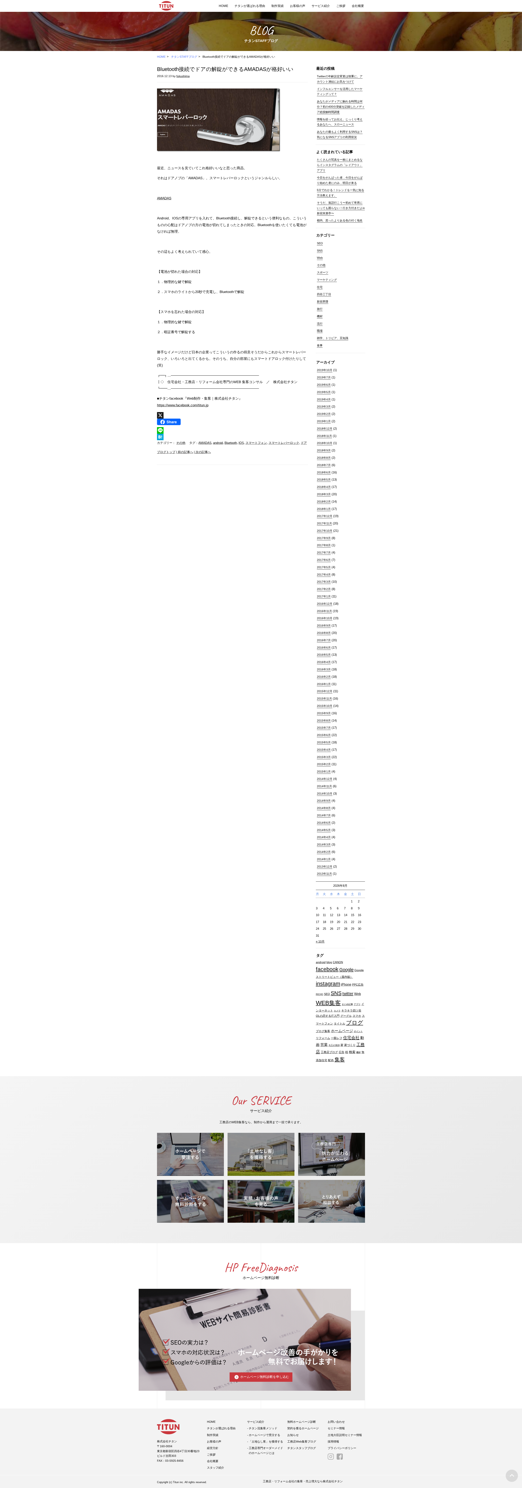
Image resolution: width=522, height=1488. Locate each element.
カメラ (337, 1010)
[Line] (232, 430)
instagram (328, 984)
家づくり (350, 1045)
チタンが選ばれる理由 (249, 6)
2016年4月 (324, 662)
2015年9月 (324, 713)
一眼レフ (336, 1038)
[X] (232, 415)
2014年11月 (324, 786)
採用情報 (333, 1441)
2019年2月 (324, 414)
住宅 (320, 287)
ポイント (358, 1031)
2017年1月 (324, 596)
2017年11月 (324, 523)
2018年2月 (324, 501)
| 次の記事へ (202, 452)
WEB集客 (328, 1002)
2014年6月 (324, 822)
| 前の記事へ (184, 452)
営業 (324, 1044)
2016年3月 (324, 669)
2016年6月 (324, 647)
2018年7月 (324, 465)
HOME (223, 6)
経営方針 (212, 1448)
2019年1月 (324, 421)
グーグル (346, 1015)
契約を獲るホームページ (303, 1428)
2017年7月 (324, 552)
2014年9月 (324, 800)
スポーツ (322, 272)
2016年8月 (324, 633)
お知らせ (293, 1435)
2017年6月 (324, 560)
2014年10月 (324, 793)
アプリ (357, 1004)
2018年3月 (324, 494)
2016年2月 (324, 676)
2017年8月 (324, 545)
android (218, 442)
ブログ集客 (323, 1031)
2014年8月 (324, 808)
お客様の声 (297, 6)
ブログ (354, 1023)
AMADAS (164, 198)
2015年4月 (324, 749)
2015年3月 (324, 757)
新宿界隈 (322, 301)
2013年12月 (324, 866)
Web (320, 257)
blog (329, 962)
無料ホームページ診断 (301, 1421)
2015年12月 (324, 691)
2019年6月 (324, 384)
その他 (180, 442)
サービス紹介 (321, 6)
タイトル (339, 1023)
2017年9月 (324, 538)
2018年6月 (324, 472)
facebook (327, 969)
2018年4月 (324, 487)
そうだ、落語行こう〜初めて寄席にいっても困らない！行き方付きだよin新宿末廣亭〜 (341, 208)
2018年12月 (324, 428)
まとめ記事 (347, 1004)
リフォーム (323, 1038)
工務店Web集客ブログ (301, 1441)
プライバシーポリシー (342, 1448)
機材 (320, 316)
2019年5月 (324, 392)
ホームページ (342, 1031)
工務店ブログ (329, 1052)
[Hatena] (232, 437)
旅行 (320, 309)
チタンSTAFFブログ (184, 56)
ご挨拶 (340, 6)
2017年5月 (324, 567)
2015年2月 (324, 764)
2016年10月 (324, 618)
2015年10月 (324, 706)
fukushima (183, 76)
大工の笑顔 (334, 1045)
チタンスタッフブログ (301, 1448)
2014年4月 (324, 837)
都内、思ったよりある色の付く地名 (340, 220)
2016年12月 (324, 603)
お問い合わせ (336, 1421)
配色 (331, 1060)
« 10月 (320, 941)
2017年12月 (324, 516)
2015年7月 (324, 727)
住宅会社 (351, 1037)
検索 (352, 1052)
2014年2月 (324, 851)
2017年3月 (324, 581)
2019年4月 (324, 399)
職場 (320, 330)
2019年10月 (324, 370)
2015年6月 (324, 735)
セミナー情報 (336, 1428)
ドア (304, 442)
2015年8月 (324, 720)
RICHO (319, 994)
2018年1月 (324, 509)
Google (346, 969)
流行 (320, 323)
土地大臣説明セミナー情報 (345, 1435)
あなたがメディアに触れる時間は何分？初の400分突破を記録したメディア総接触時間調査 (341, 107)
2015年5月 (324, 742)
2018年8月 (324, 457)
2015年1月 (324, 771)
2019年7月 (324, 377)
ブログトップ (166, 452)
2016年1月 (324, 684)
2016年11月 (324, 611)
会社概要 (358, 6)
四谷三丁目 (324, 294)
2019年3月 (324, 406)
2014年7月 (324, 815)
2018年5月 (324, 479)
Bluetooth (231, 442)
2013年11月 (324, 873)
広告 (341, 1052)
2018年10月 (324, 443)
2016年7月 (324, 640)
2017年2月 (324, 589)
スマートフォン (256, 442)
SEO (320, 243)
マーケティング (327, 279)
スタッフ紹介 (215, 1467)
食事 (320, 345)
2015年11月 (324, 698)
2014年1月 (324, 859)
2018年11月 (324, 436)
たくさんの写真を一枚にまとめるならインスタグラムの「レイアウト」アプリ (340, 165)
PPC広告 (358, 984)
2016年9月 (324, 625)
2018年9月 (324, 450)
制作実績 (277, 6)
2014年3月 (324, 844)
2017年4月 (324, 574)
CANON (338, 962)
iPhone (346, 984)
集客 (340, 1059)
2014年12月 (324, 778)
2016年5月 (324, 654)
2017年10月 (324, 530)
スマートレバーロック (284, 442)
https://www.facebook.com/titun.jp (182, 405)
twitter (347, 993)
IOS (241, 442)
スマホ (357, 1015)
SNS (320, 250)
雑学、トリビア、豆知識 (332, 338)
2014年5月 (324, 830)
